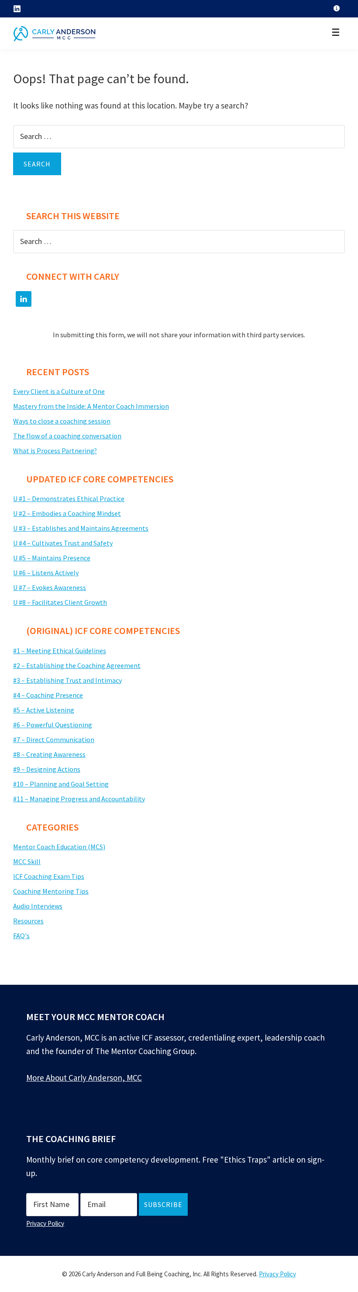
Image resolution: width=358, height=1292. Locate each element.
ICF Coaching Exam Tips (48, 876)
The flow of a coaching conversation (67, 435)
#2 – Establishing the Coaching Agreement (77, 665)
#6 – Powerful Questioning (52, 724)
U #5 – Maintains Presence (51, 557)
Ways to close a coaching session (61, 421)
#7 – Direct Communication (53, 739)
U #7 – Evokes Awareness (49, 587)
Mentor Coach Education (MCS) (59, 846)
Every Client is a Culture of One (59, 391)
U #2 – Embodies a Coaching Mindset (67, 513)
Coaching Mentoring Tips (51, 891)
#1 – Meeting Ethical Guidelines (59, 650)
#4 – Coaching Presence (48, 695)
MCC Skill (27, 861)
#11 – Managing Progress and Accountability (79, 798)
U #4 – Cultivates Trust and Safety (63, 543)
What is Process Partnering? (55, 450)
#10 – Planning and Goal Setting (61, 784)
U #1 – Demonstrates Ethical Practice (68, 498)
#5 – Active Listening (43, 709)
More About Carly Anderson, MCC (84, 1077)
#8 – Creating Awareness (49, 754)
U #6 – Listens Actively (46, 572)
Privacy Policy (45, 1223)
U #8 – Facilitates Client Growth (60, 602)
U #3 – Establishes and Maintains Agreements (80, 528)
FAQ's (21, 935)
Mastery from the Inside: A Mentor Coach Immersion (91, 406)
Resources (28, 920)
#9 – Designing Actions (46, 769)
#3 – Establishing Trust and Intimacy (67, 680)
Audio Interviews (37, 906)
